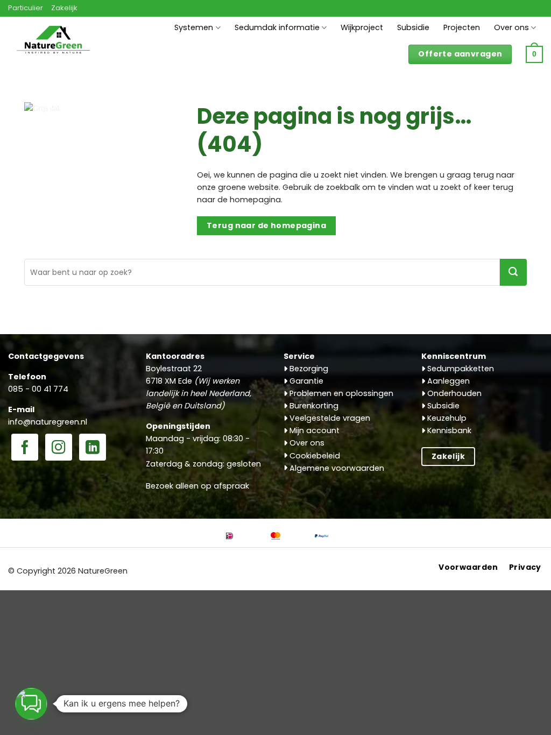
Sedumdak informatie (277, 27)
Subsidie (413, 27)
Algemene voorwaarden (335, 468)
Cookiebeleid (313, 455)
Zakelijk (64, 8)
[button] (534, 54)
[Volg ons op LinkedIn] (92, 448)
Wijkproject (362, 27)
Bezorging (307, 368)
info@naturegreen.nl (47, 421)
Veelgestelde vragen (328, 418)
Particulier (25, 8)
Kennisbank (448, 430)
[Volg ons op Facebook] (24, 448)
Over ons (511, 27)
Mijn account (313, 430)
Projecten (461, 27)
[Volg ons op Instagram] (58, 448)
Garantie (305, 381)
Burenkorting (312, 405)
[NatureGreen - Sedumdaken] (53, 44)
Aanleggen (447, 381)
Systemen (193, 27)
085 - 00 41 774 (38, 389)
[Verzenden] (513, 272)
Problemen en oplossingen (340, 393)
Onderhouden (453, 393)
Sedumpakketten (459, 368)
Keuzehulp (446, 418)
